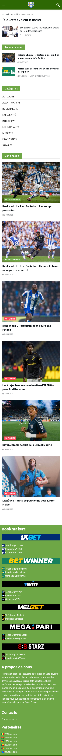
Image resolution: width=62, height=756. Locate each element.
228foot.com (10, 741)
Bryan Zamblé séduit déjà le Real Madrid (27, 445)
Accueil (5, 14)
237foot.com (10, 748)
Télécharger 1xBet (14, 545)
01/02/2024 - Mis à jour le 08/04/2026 (34, 76)
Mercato (7, 132)
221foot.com (10, 734)
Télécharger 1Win (13, 592)
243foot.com (10, 752)
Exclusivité (9, 114)
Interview (8, 120)
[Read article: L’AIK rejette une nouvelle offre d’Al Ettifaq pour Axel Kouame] (31, 361)
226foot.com (10, 737)
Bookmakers (10, 108)
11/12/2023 (26, 35)
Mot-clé (14, 14)
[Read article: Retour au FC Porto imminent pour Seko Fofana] (31, 301)
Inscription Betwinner (15, 572)
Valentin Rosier (27, 14)
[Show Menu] (3, 5)
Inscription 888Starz (15, 658)
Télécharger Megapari (16, 635)
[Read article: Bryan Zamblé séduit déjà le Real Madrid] (31, 420)
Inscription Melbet (14, 619)
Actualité (8, 96)
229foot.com (10, 744)
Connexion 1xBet (13, 552)
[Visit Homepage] (31, 5)
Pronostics (9, 139)
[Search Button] (58, 5)
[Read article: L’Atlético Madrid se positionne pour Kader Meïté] (31, 476)
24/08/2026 (8, 215)
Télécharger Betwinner (16, 568)
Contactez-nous (9, 719)
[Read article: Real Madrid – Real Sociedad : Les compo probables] (31, 182)
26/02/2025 (23, 62)
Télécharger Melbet (14, 615)
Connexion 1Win (13, 599)
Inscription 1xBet (13, 549)
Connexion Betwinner (15, 576)
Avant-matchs (11, 102)
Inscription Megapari (15, 638)
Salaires (7, 145)
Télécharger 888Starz (15, 654)
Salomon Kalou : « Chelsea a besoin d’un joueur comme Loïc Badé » (38, 56)
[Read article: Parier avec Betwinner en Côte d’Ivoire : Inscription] (8, 71)
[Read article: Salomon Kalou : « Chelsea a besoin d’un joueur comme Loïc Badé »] (8, 57)
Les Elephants (10, 126)
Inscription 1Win (13, 595)
